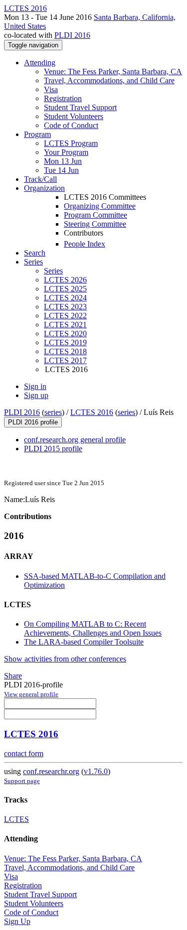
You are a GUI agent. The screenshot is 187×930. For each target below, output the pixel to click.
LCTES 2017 (65, 360)
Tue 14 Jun (61, 170)
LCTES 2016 (91, 412)
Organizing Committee (100, 206)
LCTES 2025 (65, 288)
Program (37, 134)
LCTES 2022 (65, 315)
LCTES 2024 (65, 297)
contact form (23, 753)
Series (53, 270)
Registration (63, 98)
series (53, 412)
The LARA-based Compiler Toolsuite (84, 642)
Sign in (35, 386)
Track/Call (40, 179)
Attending (39, 62)
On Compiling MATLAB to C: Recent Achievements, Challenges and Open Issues (93, 628)
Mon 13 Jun (63, 161)
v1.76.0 (96, 771)
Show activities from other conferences (65, 659)
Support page (22, 781)
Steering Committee (95, 224)
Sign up (36, 395)
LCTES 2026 (65, 279)
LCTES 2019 (65, 342)
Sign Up (17, 921)
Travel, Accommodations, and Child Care (109, 80)
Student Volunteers (73, 116)
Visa (51, 89)
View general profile (31, 694)
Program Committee (95, 215)
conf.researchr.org (51, 771)
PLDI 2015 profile (53, 448)
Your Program (66, 152)
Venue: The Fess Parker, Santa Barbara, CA (113, 71)
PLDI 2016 (72, 35)
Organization (44, 188)
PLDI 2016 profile (33, 422)
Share (13, 675)
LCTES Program (71, 143)
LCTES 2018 (65, 351)
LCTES (16, 819)
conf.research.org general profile (75, 439)
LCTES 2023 (65, 306)
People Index (84, 244)
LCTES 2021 (65, 324)
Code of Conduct (71, 125)
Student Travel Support (80, 107)
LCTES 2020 (65, 333)
